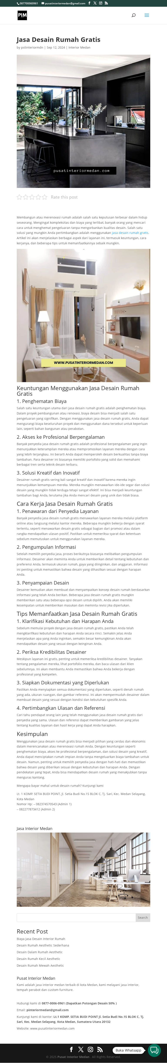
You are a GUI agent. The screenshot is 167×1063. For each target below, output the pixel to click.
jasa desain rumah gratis (129, 233)
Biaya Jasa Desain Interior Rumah (41, 939)
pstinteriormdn (32, 47)
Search (143, 917)
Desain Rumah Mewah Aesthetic (40, 965)
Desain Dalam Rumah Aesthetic (40, 952)
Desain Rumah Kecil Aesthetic (38, 959)
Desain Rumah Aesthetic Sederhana (43, 945)
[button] (154, 1050)
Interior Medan (79, 47)
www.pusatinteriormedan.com (52, 1028)
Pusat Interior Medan (73, 1057)
